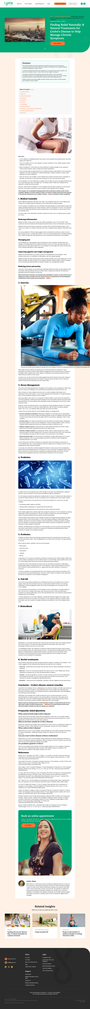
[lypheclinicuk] (5, 967)
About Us (19, 3)
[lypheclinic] (12, 967)
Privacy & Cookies (46, 963)
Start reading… (57, 43)
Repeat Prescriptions (60, 3)
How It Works (28, 3)
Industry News (66, 929)
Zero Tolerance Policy (47, 970)
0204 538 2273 (11, 959)
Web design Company (80, 1000)
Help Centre (28, 974)
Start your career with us (31, 962)
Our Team (27, 959)
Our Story (27, 957)
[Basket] (84, 4)
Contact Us (28, 980)
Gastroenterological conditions (62, 16)
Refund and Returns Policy (48, 966)
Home (51, 16)
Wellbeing (9, 929)
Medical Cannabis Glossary (31, 982)
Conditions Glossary (30, 985)
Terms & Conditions (47, 968)
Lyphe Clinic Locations (30, 966)
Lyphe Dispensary (39, 3)
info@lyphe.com (11, 962)
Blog (49, 3)
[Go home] (8, 4)
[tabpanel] (32, 960)
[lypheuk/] (8, 967)
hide (32, 89)
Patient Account (72, 3)
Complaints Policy (46, 957)
